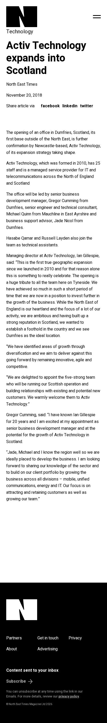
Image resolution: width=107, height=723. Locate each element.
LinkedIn (69, 106)
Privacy (75, 638)
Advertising (47, 649)
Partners (14, 638)
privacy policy (68, 696)
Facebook (50, 106)
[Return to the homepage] (35, 16)
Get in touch (47, 638)
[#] (97, 16)
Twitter (86, 106)
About (11, 649)
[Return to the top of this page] (53, 609)
